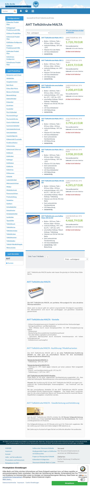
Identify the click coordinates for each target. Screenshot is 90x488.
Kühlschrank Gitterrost (13, 149)
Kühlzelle (9, 176)
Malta (52, 18)
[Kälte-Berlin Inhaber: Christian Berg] (22, 4)
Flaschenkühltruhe (12, 119)
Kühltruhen (10, 156)
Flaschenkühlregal (12, 116)
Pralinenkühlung (11, 197)
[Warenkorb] (26, 11)
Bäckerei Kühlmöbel (12, 92)
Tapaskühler (10, 221)
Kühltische (9, 166)
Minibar (8, 187)
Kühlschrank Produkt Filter (13, 38)
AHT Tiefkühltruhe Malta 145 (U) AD (52, 181)
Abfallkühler (10, 78)
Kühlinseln (9, 153)
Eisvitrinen (9, 105)
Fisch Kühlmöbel (11, 112)
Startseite (29, 18)
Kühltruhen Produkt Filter (12, 52)
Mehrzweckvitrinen (12, 183)
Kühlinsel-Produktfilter (13, 33)
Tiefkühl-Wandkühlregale (14, 244)
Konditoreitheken (11, 143)
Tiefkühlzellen (10, 241)
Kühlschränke (10, 146)
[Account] (21, 11)
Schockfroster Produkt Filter (13, 64)
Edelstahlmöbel (11, 99)
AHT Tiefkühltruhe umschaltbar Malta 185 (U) (52, 86)
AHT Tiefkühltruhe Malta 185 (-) (52, 60)
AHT (35, 18)
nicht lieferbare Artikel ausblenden (75, 31)
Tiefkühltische (10, 227)
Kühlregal (9, 160)
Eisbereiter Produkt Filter (12, 23)
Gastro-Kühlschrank (12, 122)
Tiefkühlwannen (11, 237)
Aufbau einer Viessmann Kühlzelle (43, 448)
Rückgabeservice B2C (12, 463)
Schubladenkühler (12, 214)
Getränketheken (11, 132)
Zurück (10, 263)
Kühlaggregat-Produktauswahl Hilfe (13, 29)
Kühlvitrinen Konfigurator (10, 58)
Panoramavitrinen (12, 193)
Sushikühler (10, 217)
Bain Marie (9, 85)
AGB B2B (8, 448)
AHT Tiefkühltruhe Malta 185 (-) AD (52, 150)
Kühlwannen (10, 173)
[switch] (83, 479)
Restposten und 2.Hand (13, 75)
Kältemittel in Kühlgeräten (40, 459)
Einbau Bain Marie (12, 88)
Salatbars (9, 204)
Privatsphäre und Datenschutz (14, 460)
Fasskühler (9, 109)
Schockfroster (10, 210)
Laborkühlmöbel (11, 180)
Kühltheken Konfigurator (14, 42)
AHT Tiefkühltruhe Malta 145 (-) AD (52, 119)
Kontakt (7, 454)
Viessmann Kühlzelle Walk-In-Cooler (43, 462)
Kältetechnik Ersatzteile (14, 139)
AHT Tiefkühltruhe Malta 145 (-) (52, 38)
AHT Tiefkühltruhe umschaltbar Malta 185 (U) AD (52, 217)
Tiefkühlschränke (11, 231)
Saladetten (9, 200)
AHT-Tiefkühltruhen (43, 18)
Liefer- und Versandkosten (13, 457)
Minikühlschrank (11, 190)
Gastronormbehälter (12, 126)
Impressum (8, 451)
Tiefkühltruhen (11, 234)
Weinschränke (10, 248)
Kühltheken (10, 163)
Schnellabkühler (11, 207)
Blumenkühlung (11, 95)
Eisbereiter (9, 102)
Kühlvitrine (9, 170)
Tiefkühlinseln (10, 224)
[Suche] (15, 11)
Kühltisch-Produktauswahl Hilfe (13, 47)
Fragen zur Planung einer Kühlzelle (43, 456)
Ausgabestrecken (11, 82)
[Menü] (32, 11)
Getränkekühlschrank (13, 129)
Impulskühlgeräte (11, 136)
